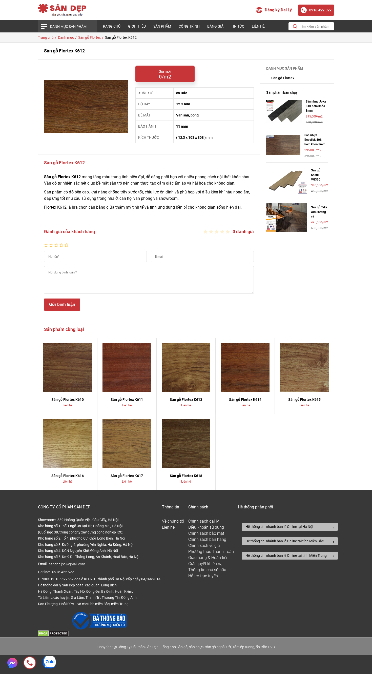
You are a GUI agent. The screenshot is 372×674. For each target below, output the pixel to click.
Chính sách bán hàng (207, 539)
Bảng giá (215, 26)
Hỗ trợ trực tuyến (203, 575)
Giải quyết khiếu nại (205, 563)
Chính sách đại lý (203, 521)
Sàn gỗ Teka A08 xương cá (319, 212)
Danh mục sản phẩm (68, 27)
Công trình (189, 26)
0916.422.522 (63, 572)
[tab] (290, 527)
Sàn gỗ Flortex (282, 78)
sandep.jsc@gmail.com (67, 564)
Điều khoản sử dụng (206, 527)
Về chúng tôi (173, 521)
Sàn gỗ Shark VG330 (315, 175)
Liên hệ (258, 26)
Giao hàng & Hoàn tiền (208, 557)
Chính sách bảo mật (206, 533)
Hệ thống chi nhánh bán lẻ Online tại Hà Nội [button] (279, 526)
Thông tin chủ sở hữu (207, 569)
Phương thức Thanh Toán (211, 551)
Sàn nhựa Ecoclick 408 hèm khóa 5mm (314, 139)
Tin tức (237, 26)
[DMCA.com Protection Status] (53, 635)
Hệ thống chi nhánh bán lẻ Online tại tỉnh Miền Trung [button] (286, 555)
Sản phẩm (162, 26)
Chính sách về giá (204, 545)
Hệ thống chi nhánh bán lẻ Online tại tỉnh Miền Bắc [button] (284, 541)
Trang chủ (110, 26)
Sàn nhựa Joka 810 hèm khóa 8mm (316, 106)
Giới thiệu (137, 26)
